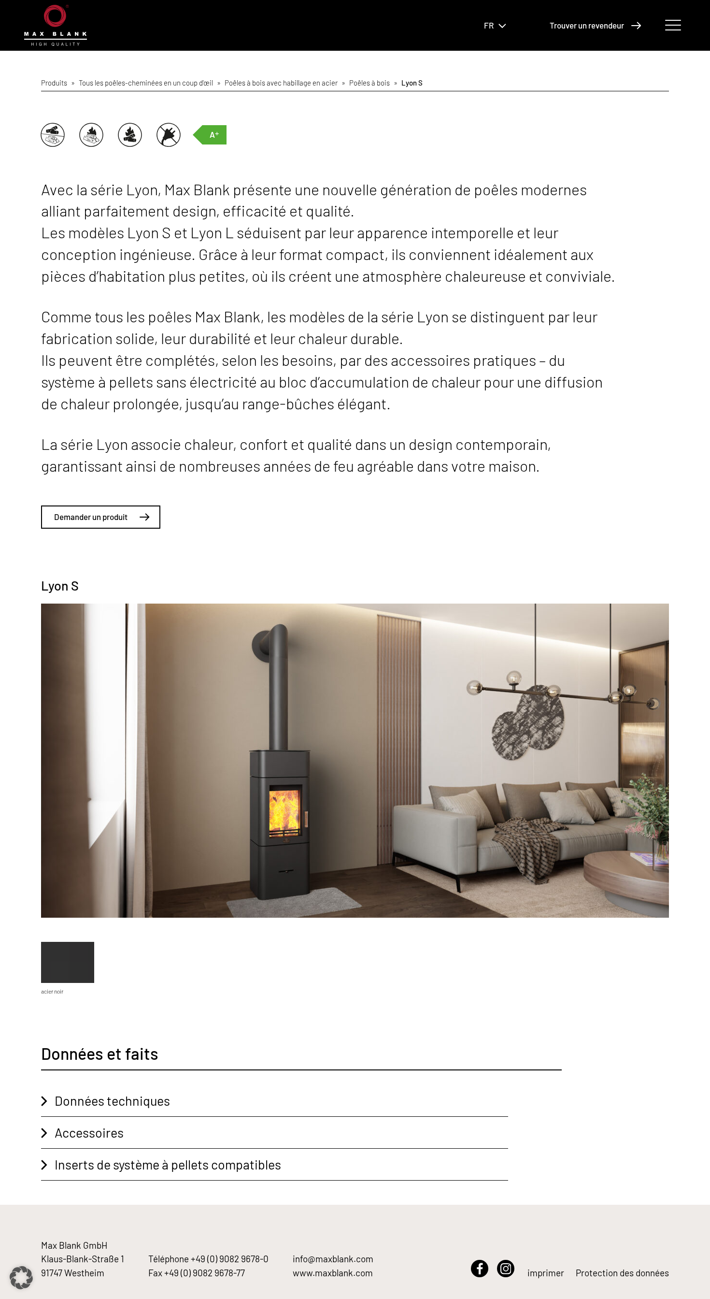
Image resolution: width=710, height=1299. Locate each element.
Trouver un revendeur (587, 25)
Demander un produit (91, 516)
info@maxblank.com (333, 1258)
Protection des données (622, 1272)
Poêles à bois (369, 82)
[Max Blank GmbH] (55, 25)
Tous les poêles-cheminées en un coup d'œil (146, 82)
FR (489, 25)
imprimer (545, 1272)
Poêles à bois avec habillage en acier (281, 82)
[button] (21, 1277)
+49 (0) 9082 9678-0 (230, 1258)
